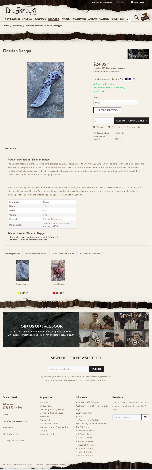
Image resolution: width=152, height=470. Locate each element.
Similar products (12, 253)
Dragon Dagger (22, 284)
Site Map (43, 430)
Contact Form (45, 405)
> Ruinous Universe (84, 448)
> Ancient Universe (84, 455)
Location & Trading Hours (51, 412)
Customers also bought (36, 253)
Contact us (97, 2)
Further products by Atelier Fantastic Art (28, 239)
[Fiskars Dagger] (58, 270)
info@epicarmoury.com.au (15, 421)
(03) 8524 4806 (13, 407)
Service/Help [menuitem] (139, 2)
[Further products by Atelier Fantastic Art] (138, 54)
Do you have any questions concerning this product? (34, 237)
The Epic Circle (82, 427)
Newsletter (44, 416)
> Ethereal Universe (85, 437)
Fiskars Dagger (58, 284)
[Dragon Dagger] (22, 270)
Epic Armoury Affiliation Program (91, 423)
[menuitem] (108, 2)
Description (10, 148)
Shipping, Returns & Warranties (53, 427)
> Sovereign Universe (85, 430)
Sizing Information (47, 434)
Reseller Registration (48, 423)
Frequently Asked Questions (52, 409)
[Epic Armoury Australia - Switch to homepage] (20, 10)
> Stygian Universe (84, 441)
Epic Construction (84, 412)
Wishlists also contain (90, 253)
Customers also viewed (63, 253)
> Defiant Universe (84, 434)
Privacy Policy (45, 420)
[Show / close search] (136, 17)
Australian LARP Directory (87, 402)
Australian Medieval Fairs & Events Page (92, 407)
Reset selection (109, 110)
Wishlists (121, 2)
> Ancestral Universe (85, 445)
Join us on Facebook (41, 326)
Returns (79, 416)
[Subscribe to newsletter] (145, 417)
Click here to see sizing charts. (107, 71)
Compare (100, 127)
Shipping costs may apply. (115, 68)
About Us (43, 402)
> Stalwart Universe (84, 451)
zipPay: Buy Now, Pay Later (88, 420)
